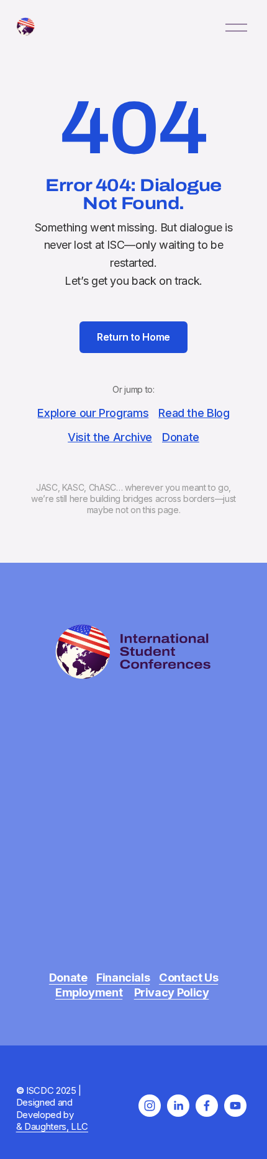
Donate (180, 437)
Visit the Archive (110, 437)
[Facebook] (207, 1105)
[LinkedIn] (178, 1105)
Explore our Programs (92, 412)
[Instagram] (149, 1105)
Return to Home (133, 337)
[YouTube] (235, 1105)
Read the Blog (193, 412)
